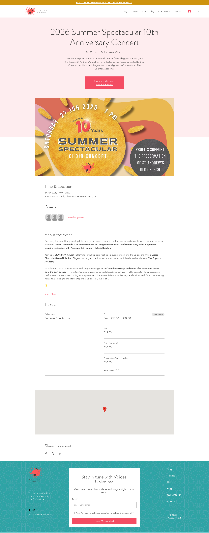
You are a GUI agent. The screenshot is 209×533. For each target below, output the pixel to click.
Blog (169, 488)
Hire (169, 482)
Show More (50, 294)
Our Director (174, 495)
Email (75, 499)
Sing (169, 469)
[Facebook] (29, 510)
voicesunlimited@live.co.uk (40, 514)
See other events (104, 84)
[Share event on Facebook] (46, 453)
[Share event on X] (53, 453)
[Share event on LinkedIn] (60, 453)
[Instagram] (33, 510)
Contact (172, 501)
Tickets (171, 475)
